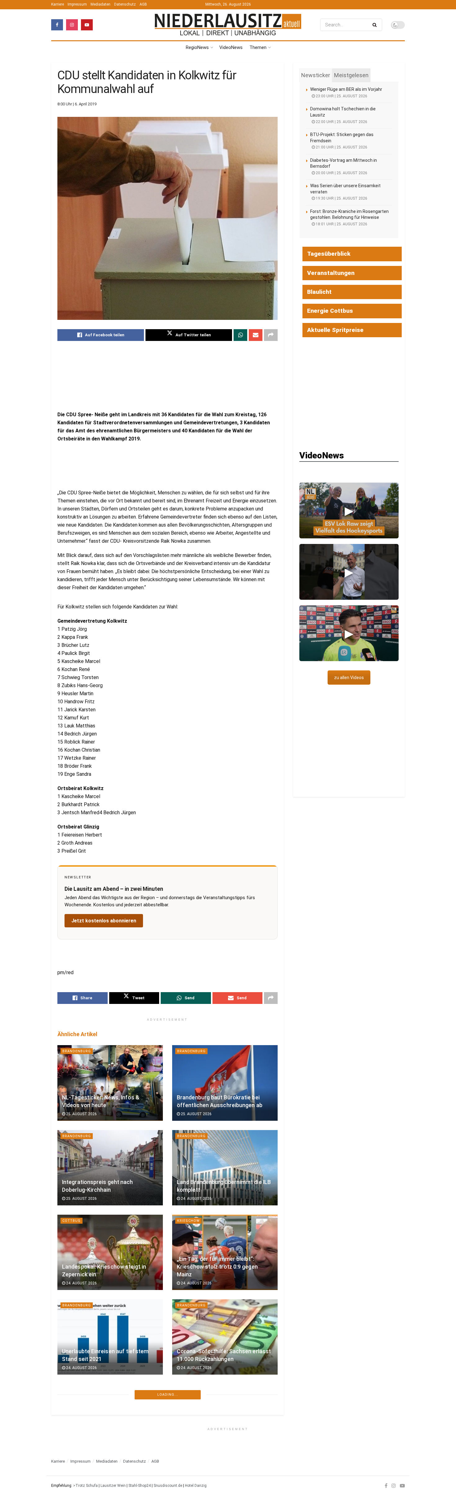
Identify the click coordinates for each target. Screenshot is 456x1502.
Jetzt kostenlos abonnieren (103, 921)
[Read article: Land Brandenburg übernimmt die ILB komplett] (225, 1167)
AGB (143, 4)
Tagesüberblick (329, 253)
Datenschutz (125, 4)
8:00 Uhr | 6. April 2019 (76, 104)
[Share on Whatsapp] (240, 335)
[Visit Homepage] (228, 25)
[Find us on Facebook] (57, 24)
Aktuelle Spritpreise (335, 330)
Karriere (57, 4)
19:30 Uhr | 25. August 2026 (341, 198)
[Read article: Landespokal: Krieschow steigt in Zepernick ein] (110, 1252)
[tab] (315, 75)
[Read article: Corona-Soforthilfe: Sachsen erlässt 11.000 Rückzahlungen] (225, 1337)
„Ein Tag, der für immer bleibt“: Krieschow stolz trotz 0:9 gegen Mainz (217, 1266)
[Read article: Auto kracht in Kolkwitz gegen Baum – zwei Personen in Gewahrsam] (225, 1421)
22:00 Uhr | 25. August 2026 (341, 122)
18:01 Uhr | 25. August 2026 (341, 224)
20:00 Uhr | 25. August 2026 (341, 173)
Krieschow (188, 1221)
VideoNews (231, 47)
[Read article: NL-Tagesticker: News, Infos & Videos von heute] (110, 1082)
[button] (349, 510)
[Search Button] (375, 25)
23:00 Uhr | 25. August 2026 (341, 96)
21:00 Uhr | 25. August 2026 (341, 147)
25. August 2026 (81, 1114)
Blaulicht (72, 1390)
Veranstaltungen (331, 272)
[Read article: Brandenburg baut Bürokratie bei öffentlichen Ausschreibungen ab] (225, 1082)
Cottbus (71, 1221)
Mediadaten (100, 4)
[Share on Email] (255, 335)
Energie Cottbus (330, 310)
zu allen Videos (349, 677)
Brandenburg (76, 1051)
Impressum (77, 4)
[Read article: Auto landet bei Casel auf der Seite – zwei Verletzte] (110, 1421)
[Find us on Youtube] (87, 24)
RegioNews (197, 47)
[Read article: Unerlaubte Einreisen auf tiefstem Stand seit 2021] (110, 1337)
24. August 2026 (196, 1198)
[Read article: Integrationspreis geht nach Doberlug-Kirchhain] (110, 1167)
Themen (257, 47)
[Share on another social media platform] (271, 335)
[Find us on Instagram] (72, 24)
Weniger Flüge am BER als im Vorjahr (346, 89)
